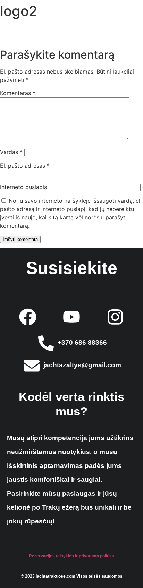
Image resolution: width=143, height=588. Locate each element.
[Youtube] (71, 317)
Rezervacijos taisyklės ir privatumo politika (71, 556)
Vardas (11, 152)
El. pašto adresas (25, 165)
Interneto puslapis (23, 187)
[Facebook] (27, 317)
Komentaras (17, 93)
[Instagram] (115, 317)
